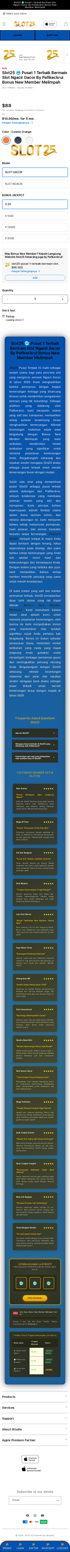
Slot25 (13, 367)
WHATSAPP (48, 1548)
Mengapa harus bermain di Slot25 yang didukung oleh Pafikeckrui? (32, 745)
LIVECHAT (62, 1548)
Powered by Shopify (44, 1535)
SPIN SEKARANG (35, 1298)
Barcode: (20, 88)
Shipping (19, 110)
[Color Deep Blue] (18, 140)
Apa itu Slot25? (22, 733)
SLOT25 (29, 1535)
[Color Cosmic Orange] (6, 140)
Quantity (7, 290)
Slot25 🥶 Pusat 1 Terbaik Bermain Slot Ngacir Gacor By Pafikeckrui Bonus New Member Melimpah (35, 4)
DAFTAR (52, 35)
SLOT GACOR (13, 172)
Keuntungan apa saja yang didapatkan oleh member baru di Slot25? (32, 757)
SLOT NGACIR (13, 184)
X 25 (8, 204)
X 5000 (9, 238)
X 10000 (10, 227)
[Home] (25, 24)
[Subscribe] (57, 1500)
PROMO (7, 1548)
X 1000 (9, 216)
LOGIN (17, 35)
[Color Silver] (29, 140)
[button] (4, 24)
